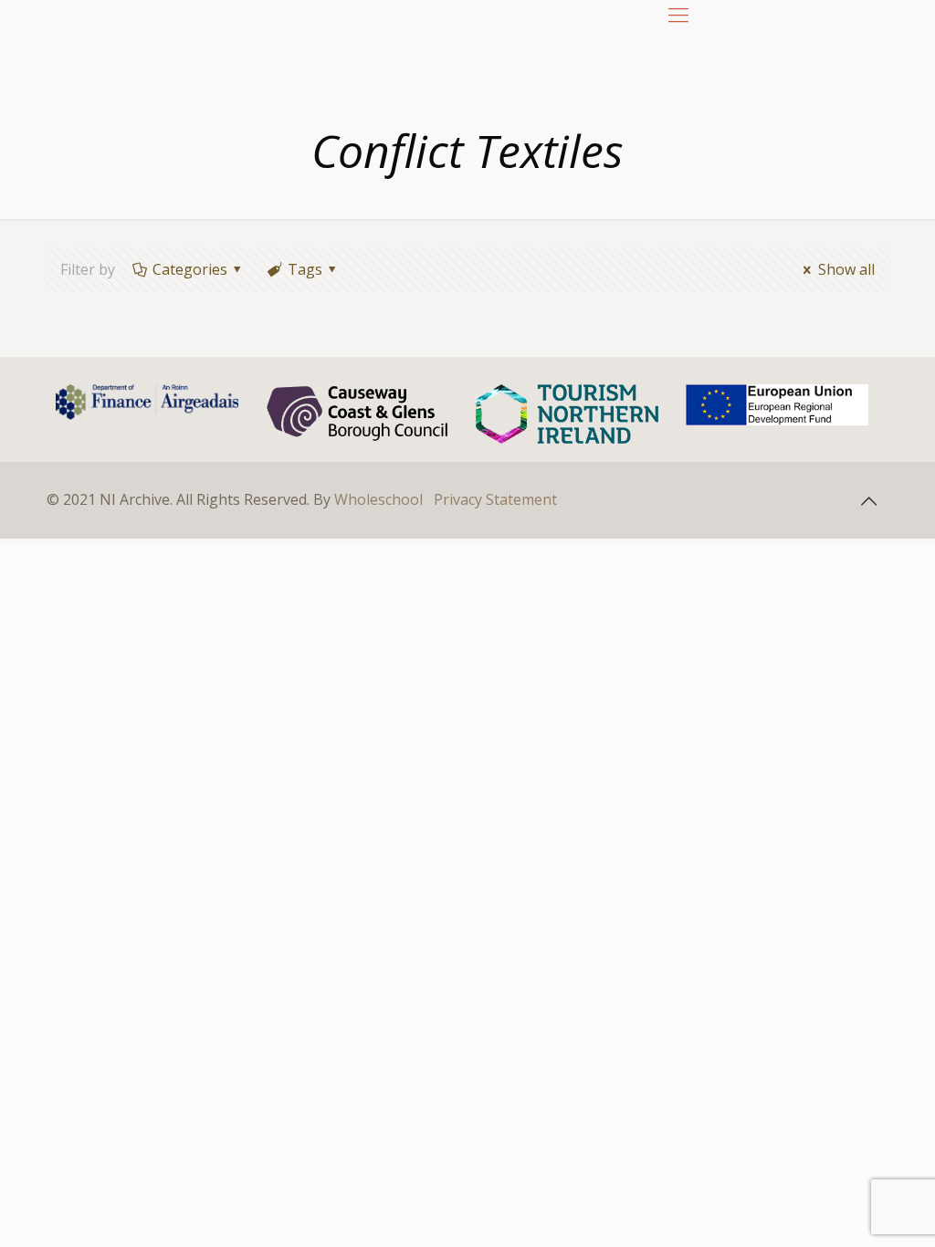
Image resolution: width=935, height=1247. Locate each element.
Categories (189, 269)
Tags (305, 269)
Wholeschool (378, 499)
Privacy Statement (495, 499)
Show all (846, 269)
